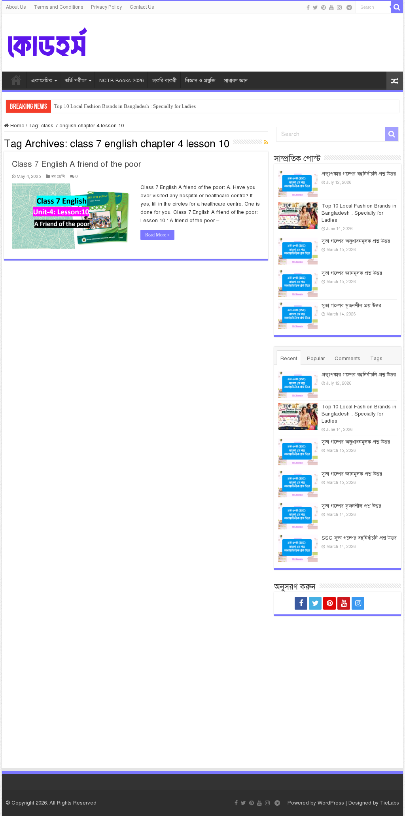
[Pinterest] (323, 7)
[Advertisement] (337, 684)
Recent (288, 358)
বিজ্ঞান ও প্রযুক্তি (200, 80)
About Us (16, 7)
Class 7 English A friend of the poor (76, 164)
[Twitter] (315, 7)
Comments (347, 358)
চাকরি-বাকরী (164, 80)
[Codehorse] (47, 41)
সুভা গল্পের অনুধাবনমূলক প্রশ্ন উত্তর (356, 241)
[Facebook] (308, 7)
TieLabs (389, 803)
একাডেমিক (41, 80)
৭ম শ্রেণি (58, 176)
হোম (16, 80)
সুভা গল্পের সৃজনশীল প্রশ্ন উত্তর (351, 305)
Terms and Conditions (58, 7)
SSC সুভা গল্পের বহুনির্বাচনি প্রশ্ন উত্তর (359, 538)
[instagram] (339, 7)
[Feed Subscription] (266, 142)
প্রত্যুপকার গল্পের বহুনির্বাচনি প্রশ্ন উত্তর (359, 174)
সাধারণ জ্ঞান (236, 80)
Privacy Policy (106, 7)
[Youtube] (331, 7)
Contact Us (142, 7)
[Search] (397, 7)
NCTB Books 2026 (121, 80)
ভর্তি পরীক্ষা (76, 80)
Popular (316, 358)
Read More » (157, 235)
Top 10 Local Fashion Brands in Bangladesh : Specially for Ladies (125, 106)
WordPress (331, 803)
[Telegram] (349, 7)
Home (17, 126)
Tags (376, 358)
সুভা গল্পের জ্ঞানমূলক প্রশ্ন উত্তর (352, 273)
